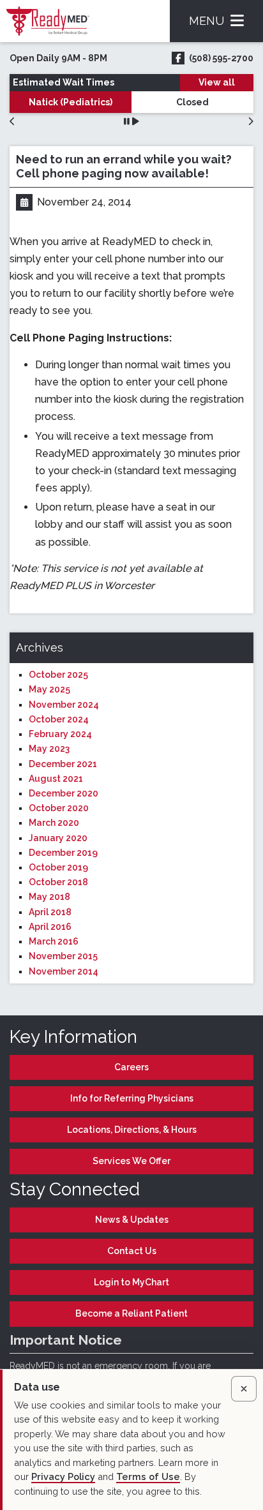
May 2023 (49, 749)
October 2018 (58, 882)
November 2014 (63, 971)
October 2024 (59, 719)
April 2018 (50, 912)
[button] (12, 121)
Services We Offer (131, 1161)
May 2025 (49, 689)
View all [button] (217, 82)
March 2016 (54, 941)
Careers (131, 1067)
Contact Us (131, 1251)
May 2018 (49, 897)
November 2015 (63, 956)
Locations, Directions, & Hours (132, 1130)
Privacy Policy (63, 1476)
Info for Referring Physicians (131, 1098)
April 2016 (50, 927)
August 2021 (56, 779)
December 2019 (63, 853)
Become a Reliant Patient (131, 1313)
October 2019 (58, 867)
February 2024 (60, 734)
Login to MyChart (131, 1282)
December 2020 (63, 793)
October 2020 (59, 808)
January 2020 (58, 838)
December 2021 (63, 764)
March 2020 (54, 823)
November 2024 (64, 704)
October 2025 (58, 674)
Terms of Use (148, 1476)
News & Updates (132, 1220)
